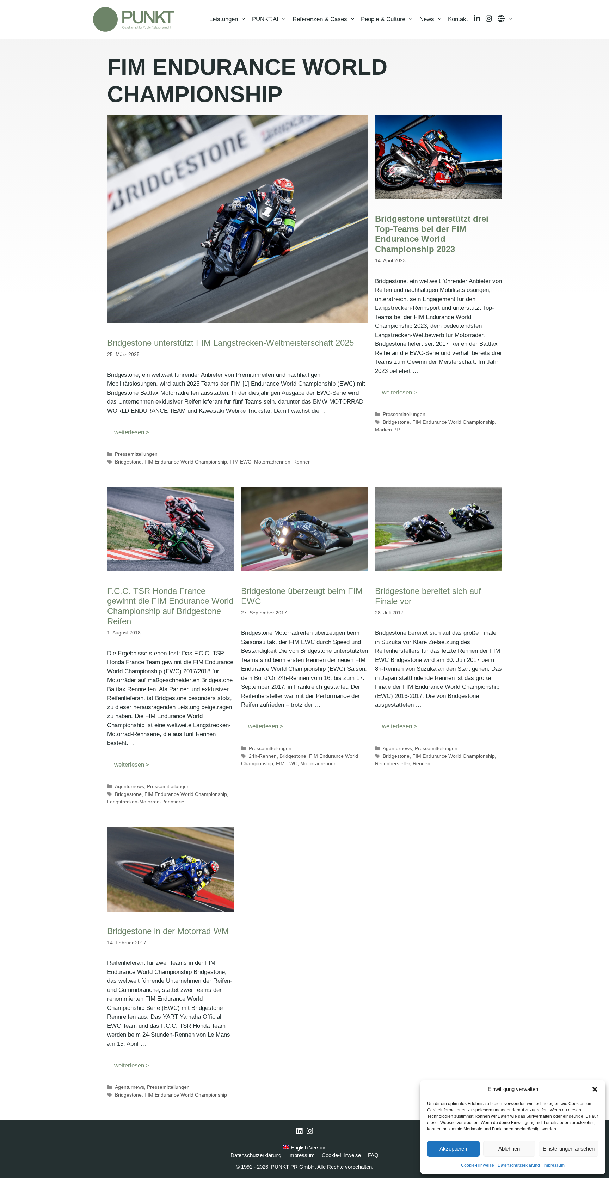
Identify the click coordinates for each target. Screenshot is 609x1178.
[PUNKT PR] (133, 19)
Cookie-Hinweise (477, 1165)
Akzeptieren (453, 1149)
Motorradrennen (272, 462)
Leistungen (223, 19)
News (426, 19)
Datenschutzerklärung (519, 1165)
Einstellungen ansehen (569, 1149)
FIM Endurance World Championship (185, 462)
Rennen (302, 462)
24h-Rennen (263, 756)
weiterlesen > (131, 432)
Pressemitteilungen (136, 454)
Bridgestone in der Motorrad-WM (168, 931)
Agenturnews (129, 786)
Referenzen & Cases (320, 19)
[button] (594, 1089)
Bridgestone (128, 462)
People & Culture (383, 19)
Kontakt (458, 19)
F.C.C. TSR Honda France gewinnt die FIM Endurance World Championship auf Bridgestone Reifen (170, 606)
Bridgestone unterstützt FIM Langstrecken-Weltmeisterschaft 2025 (230, 343)
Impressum (554, 1165)
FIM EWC (240, 462)
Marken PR (387, 429)
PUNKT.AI (265, 19)
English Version (307, 1148)
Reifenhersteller (392, 763)
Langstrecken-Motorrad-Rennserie (145, 801)
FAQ (373, 1155)
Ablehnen (509, 1149)
